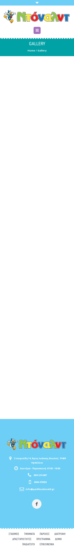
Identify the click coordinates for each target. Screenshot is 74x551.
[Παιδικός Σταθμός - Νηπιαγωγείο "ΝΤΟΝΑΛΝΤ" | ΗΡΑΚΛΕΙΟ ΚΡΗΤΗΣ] (37, 16)
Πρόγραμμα (43, 539)
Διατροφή (59, 533)
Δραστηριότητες (21, 539)
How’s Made (36, 172)
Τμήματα (29, 533)
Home (31, 50)
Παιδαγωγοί (28, 544)
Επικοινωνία (47, 544)
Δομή (58, 539)
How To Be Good (36, 134)
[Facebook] (36, 504)
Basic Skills (36, 397)
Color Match (36, 96)
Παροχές (45, 533)
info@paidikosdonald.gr (40, 489)
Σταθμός (14, 533)
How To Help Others (36, 310)
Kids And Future (36, 348)
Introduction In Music (36, 222)
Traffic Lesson (36, 272)
